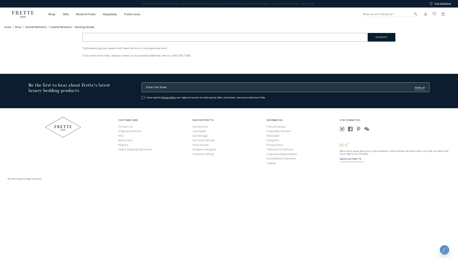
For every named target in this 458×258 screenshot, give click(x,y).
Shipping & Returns (130, 131)
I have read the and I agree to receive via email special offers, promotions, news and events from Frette (205, 97)
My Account (125, 140)
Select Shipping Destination (135, 149)
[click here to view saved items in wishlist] (434, 14)
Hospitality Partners (279, 131)
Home (7, 27)
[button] (444, 249)
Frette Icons (132, 14)
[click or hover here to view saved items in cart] (443, 14)
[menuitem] (47, 14)
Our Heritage (200, 136)
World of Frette (86, 14)
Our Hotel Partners (204, 140)
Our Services (200, 126)
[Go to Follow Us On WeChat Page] (368, 129)
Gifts (66, 14)
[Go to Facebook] (352, 129)
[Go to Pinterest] (360, 129)
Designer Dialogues (204, 149)
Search (381, 37)
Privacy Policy (169, 97)
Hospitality (110, 14)
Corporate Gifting (203, 154)
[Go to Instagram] (344, 129)
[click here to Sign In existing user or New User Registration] (425, 14)
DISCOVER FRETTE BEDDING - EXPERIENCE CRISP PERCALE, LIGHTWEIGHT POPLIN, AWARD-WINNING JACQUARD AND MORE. (228, 4)
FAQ (120, 136)
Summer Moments (36, 27)
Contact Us (125, 126)
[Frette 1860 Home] (21, 14)
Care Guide (199, 131)
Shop (18, 27)
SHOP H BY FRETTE (351, 159)
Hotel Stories (201, 145)
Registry (123, 145)
